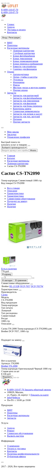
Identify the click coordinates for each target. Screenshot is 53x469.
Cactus (4, 294)
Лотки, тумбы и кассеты (25, 77)
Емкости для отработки (24, 66)
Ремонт (10, 430)
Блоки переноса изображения (28, 64)
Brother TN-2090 (9, 366)
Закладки (11, 134)
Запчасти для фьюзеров (24, 103)
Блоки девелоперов (22, 58)
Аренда (11, 428)
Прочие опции (20, 90)
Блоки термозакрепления (25, 61)
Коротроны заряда (22, 108)
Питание (17, 119)
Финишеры (18, 82)
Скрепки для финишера (25, 69)
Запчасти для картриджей (26, 95)
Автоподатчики (21, 74)
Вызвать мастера (15, 436)
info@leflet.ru (13, 397)
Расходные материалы (18, 161)
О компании (13, 446)
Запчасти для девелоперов (26, 101)
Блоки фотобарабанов (24, 56)
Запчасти (11, 418)
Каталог (11, 158)
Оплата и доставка (16, 448)
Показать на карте (39, 395)
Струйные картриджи (24, 53)
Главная (11, 155)
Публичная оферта (16, 456)
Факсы (16, 85)
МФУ (10, 410)
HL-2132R (14, 286)
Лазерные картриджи (23, 50)
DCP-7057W (37, 286)
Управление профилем (18, 137)
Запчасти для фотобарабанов (27, 98)
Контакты (12, 451)
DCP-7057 (25, 286)
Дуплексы (18, 79)
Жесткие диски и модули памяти (29, 87)
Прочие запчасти (21, 122)
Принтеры (12, 413)
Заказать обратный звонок (38, 389)
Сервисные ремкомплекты (26, 111)
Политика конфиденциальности (23, 454)
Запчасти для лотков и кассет (27, 114)
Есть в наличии (9, 268)
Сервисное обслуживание (20, 433)
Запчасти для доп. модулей (26, 116)
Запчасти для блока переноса (27, 106)
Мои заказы (13, 132)
